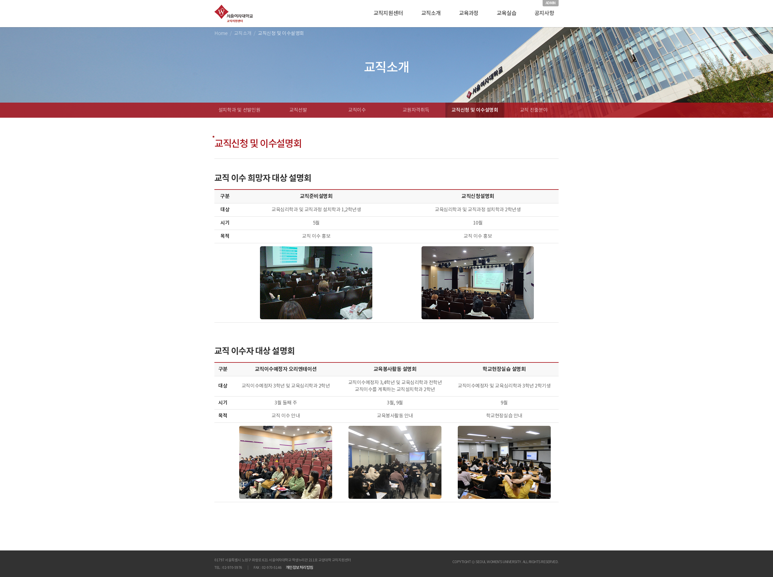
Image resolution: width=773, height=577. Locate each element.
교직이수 (357, 110)
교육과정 (469, 13)
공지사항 (544, 13)
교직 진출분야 (534, 110)
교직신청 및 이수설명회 (474, 110)
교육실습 (506, 13)
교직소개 (431, 13)
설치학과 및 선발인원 (239, 110)
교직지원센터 (388, 13)
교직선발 (298, 110)
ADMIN (551, 3)
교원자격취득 (416, 110)
